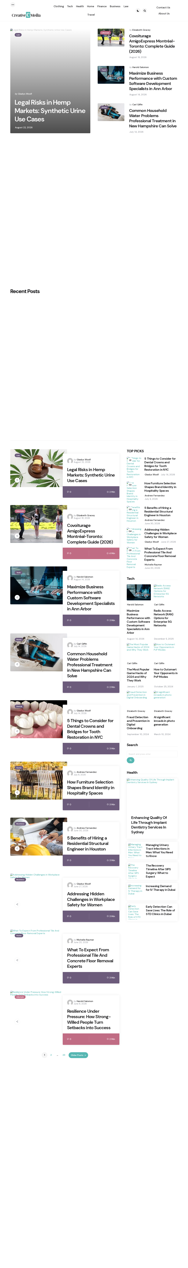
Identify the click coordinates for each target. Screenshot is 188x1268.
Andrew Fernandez (87, 772)
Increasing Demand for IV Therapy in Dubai (160, 888)
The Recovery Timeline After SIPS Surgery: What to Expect (158, 871)
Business (20, 824)
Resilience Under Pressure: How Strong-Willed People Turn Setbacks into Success (89, 1019)
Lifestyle (105, 33)
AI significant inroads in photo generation (164, 720)
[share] (17, 480)
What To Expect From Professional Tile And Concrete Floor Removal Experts (90, 958)
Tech (104, 70)
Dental (19, 706)
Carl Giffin (137, 104)
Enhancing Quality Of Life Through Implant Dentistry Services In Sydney (149, 824)
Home (104, 107)
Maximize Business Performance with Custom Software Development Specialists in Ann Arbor (153, 81)
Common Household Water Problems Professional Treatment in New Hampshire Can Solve (153, 118)
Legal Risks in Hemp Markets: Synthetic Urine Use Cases (50, 110)
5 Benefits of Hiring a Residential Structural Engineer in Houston (87, 843)
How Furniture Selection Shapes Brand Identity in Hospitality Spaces (90, 787)
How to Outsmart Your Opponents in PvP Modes (166, 673)
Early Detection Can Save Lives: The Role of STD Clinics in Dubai (160, 910)
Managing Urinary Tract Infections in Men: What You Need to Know (159, 850)
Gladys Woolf (25, 93)
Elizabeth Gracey (141, 29)
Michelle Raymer (85, 939)
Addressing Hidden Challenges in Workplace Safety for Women (91, 899)
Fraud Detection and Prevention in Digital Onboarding (138, 722)
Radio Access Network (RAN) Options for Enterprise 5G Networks (163, 618)
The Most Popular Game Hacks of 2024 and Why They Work (138, 675)
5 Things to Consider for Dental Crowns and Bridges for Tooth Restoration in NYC (90, 729)
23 (64, 1055)
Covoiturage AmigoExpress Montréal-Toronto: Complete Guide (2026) (152, 43)
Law (18, 35)
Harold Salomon (140, 67)
